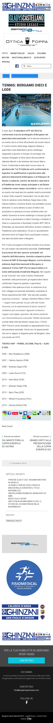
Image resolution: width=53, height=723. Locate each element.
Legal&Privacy (30, 716)
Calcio (31, 53)
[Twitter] (21, 413)
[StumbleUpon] (24, 417)
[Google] (48, 413)
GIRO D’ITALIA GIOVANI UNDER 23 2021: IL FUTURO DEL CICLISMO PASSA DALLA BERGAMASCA (25, 504)
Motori (5, 58)
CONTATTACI (26, 660)
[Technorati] (35, 413)
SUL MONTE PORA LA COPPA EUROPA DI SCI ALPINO (13, 441)
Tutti (5, 53)
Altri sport (40, 58)
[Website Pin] (5, 413)
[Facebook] (9, 413)
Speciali (6, 62)
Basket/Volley (18, 53)
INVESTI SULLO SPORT (17, 499)
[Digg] (44, 413)
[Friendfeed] (30, 413)
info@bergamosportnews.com (26, 690)
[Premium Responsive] (29, 417)
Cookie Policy (42, 716)
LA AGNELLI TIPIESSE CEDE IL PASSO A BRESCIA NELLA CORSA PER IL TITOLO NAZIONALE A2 (24, 488)
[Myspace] (25, 413)
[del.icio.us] (39, 413)
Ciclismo (41, 53)
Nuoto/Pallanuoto (21, 58)
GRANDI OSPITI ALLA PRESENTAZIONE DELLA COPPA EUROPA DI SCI (40, 443)
